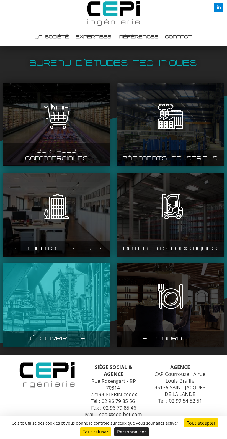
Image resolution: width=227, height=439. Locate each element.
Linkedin (218, 7)
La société (52, 37)
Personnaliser (131, 432)
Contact (178, 37)
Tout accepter (201, 423)
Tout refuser (96, 432)
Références (139, 37)
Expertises (94, 37)
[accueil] (113, 25)
